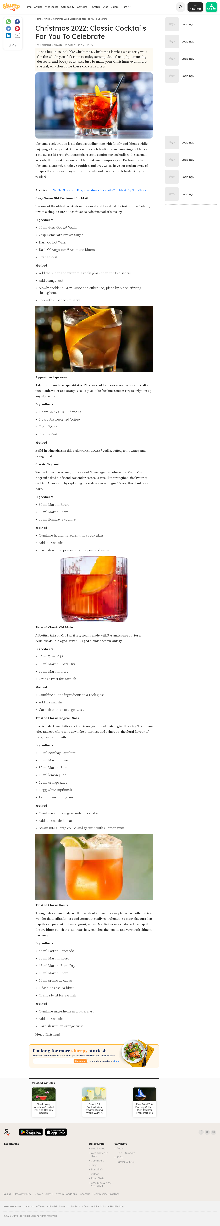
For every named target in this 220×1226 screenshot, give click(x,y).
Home (28, 6)
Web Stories (51, 6)
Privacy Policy (23, 1194)
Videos (115, 6)
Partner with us (126, 1162)
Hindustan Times (35, 1206)
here (116, 1061)
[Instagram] (213, 1132)
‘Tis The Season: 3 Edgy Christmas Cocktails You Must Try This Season (100, 190)
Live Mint (75, 1206)
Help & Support (126, 1153)
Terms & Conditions (65, 1194)
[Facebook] (201, 1132)
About (120, 1148)
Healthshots (117, 1206)
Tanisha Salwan (51, 45)
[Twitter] (207, 1132)
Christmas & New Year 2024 (101, 1184)
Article (47, 19)
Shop (105, 6)
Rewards (95, 6)
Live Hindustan (57, 1206)
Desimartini (90, 1206)
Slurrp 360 (97, 1169)
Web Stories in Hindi (99, 1154)
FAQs (120, 1157)
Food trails (97, 1178)
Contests (82, 6)
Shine (103, 1206)
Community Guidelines (106, 1194)
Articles (38, 6)
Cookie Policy (43, 1194)
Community (67, 6)
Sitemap (85, 1194)
